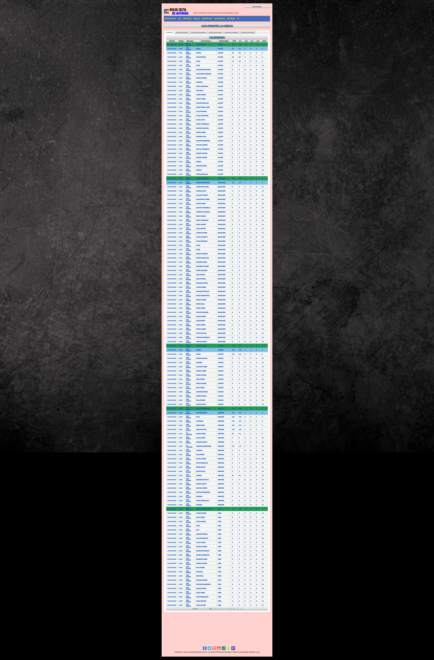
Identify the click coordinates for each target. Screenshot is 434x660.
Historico (231, 19)
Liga (179, 19)
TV (238, 19)
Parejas (197, 19)
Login (236, 13)
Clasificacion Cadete (247, 32)
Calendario (169, 32)
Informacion (170, 19)
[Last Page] (242, 609)
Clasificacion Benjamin (198, 32)
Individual (187, 19)
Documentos (219, 19)
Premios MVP (207, 19)
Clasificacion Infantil (231, 32)
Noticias (219, 13)
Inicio (195, 13)
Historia (202, 13)
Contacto (211, 13)
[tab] (170, 32)
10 (234, 609)
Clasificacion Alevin (215, 32)
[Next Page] (238, 609)
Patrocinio (228, 13)
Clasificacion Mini (182, 32)
